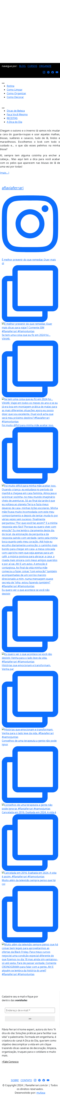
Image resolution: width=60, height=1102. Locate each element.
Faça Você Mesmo (17, 114)
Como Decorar (15, 97)
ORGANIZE (45, 66)
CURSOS (32, 66)
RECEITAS (12, 118)
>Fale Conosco (10, 1061)
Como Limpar (14, 89)
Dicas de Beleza (16, 110)
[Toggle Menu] (3, 83)
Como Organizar (16, 93)
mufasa (40, 1092)
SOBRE (15, 1080)
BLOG (22, 66)
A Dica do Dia (14, 122)
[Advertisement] (30, 31)
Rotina (10, 86)
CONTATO (26, 1080)
